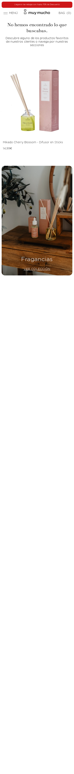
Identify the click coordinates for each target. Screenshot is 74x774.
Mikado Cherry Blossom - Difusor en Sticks (33, 142)
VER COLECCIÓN (37, 269)
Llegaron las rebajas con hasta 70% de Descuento (37, 5)
